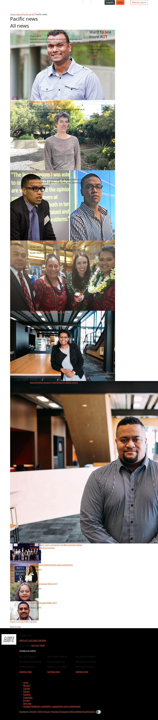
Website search (139, 2)
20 (35, 621)
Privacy (26, 700)
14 (22, 621)
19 (33, 621)
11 (15, 621)
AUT (3, 6)
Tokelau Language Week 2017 (44, 583)
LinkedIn (33, 711)
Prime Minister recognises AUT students (49, 242)
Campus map (25, 671)
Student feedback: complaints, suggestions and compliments (51, 706)
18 (31, 621)
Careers (26, 694)
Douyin (47, 711)
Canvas (26, 688)
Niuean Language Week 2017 (43, 602)
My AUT (26, 685)
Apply (120, 2)
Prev (12, 621)
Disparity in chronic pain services (45, 101)
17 (29, 621)
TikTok (40, 711)
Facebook (23, 711)
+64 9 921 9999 (37, 645)
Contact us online (27, 650)
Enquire (109, 2)
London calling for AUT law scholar (46, 171)
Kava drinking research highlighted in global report (54, 382)
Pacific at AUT (28, 14)
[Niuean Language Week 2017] (24, 610)
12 (18, 621)
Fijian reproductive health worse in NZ (47, 312)
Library (26, 691)
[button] (11, 3)
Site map (27, 703)
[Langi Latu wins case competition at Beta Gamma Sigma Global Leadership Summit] (25, 553)
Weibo (80, 711)
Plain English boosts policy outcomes (47, 31)
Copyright (27, 697)
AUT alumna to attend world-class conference (51, 565)
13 (20, 621)
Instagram (64, 711)
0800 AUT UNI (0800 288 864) (32, 640)
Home (13, 14)
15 (24, 621)
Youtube (55, 711)
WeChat (73, 711)
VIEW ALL (93, 57)
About (19, 14)
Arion (25, 682)
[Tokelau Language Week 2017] (24, 591)
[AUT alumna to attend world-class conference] (24, 572)
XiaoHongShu (89, 711)
